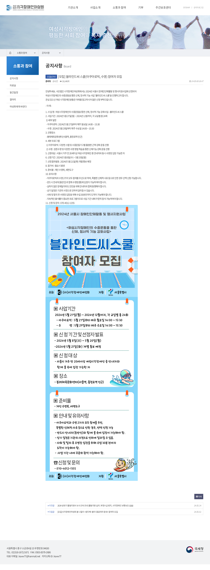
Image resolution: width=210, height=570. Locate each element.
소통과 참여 (22, 52)
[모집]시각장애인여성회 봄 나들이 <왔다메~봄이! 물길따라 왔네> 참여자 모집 (87, 511)
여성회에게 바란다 (18, 106)
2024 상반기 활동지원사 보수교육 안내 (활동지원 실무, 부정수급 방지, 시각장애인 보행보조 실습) (95, 505)
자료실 (13, 85)
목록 (200, 496)
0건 (56, 81)
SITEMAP (186, 7)
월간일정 (14, 92)
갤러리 (13, 99)
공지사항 (46, 52)
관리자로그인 (198, 7)
